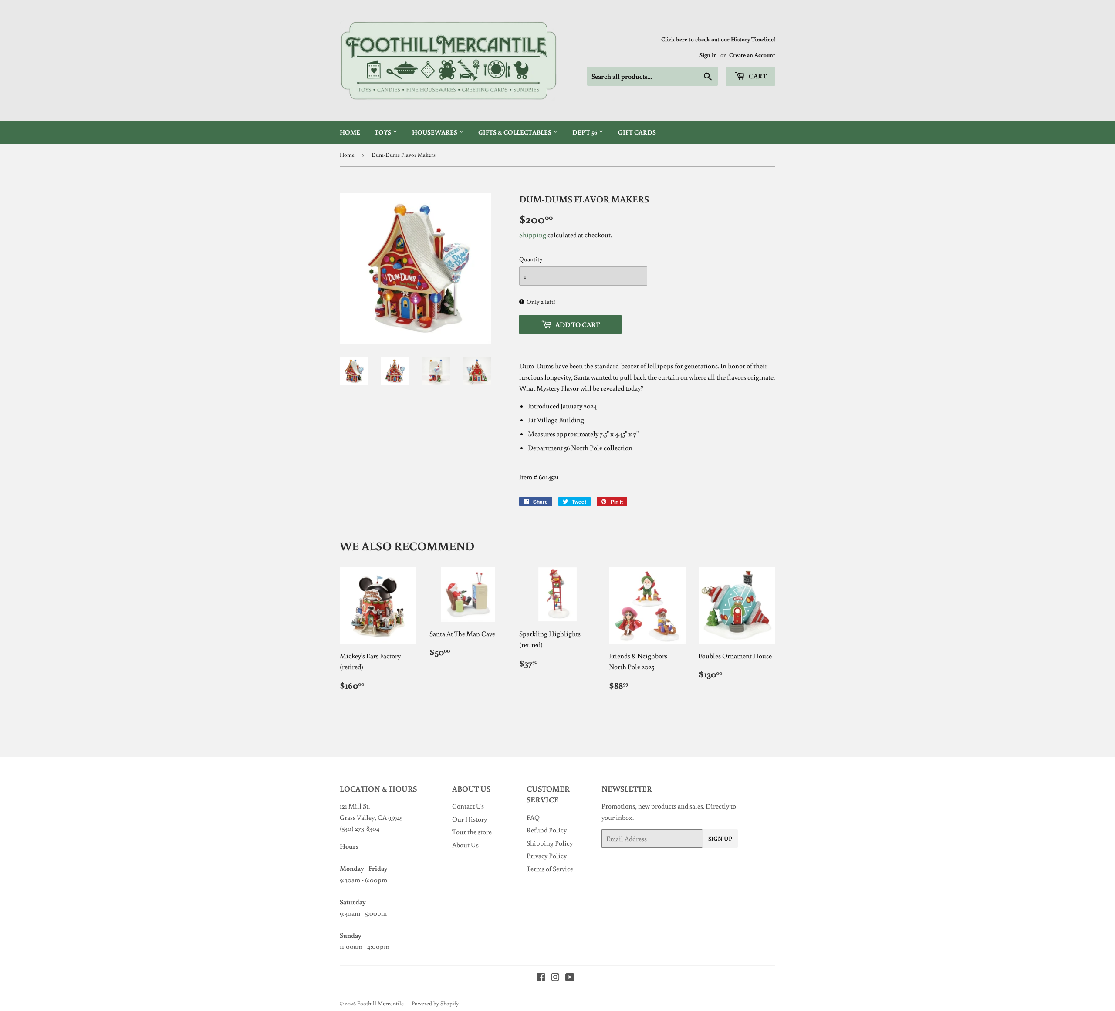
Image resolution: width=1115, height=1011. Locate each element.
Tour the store (472, 831)
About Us (465, 844)
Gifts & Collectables (515, 132)
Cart (757, 75)
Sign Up (720, 838)
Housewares (435, 132)
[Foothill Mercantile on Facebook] (540, 978)
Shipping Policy (550, 843)
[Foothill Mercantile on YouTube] (569, 978)
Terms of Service (550, 868)
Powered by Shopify (435, 1003)
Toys (383, 132)
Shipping (532, 234)
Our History (469, 819)
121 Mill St (354, 806)
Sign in (708, 55)
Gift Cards (637, 132)
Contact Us (468, 806)
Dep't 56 (585, 132)
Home (350, 132)
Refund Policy (547, 830)
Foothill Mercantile (380, 1003)
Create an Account (752, 55)
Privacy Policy (547, 855)
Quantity (531, 259)
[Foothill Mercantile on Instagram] (555, 978)
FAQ (533, 817)
